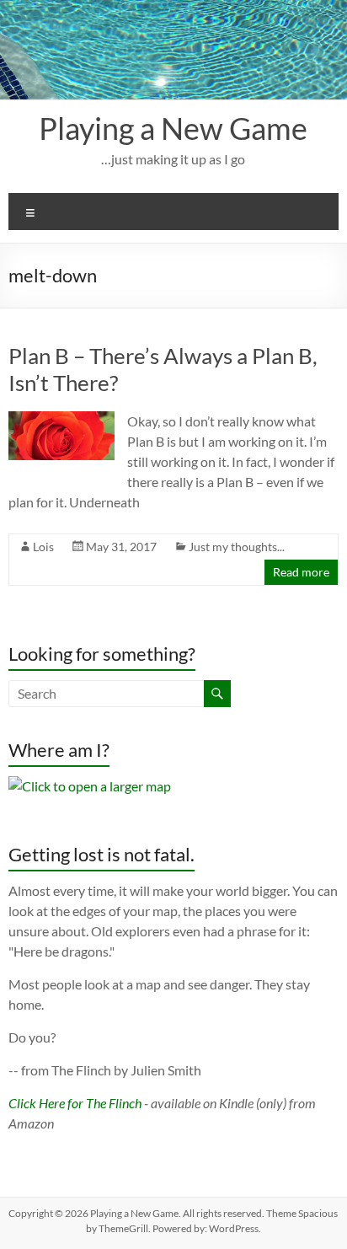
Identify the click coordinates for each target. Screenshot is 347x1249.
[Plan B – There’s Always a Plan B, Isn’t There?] (61, 419)
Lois (43, 546)
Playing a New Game (173, 128)
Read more (301, 572)
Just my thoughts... (237, 546)
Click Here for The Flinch (74, 1103)
